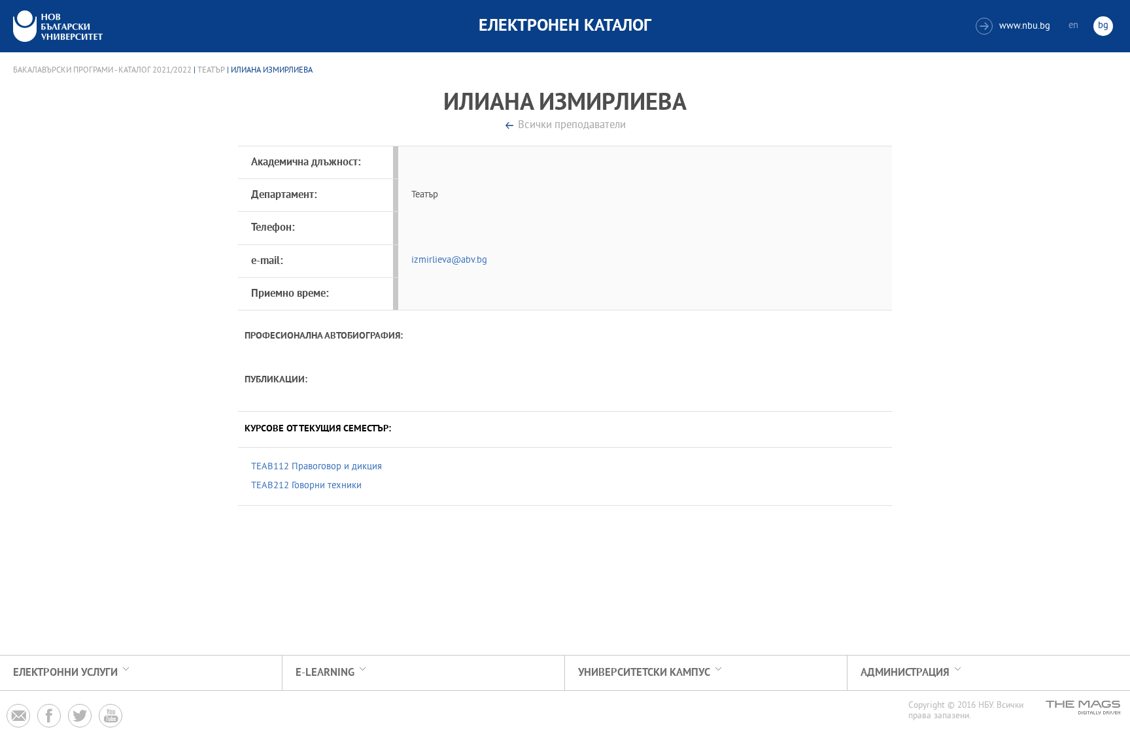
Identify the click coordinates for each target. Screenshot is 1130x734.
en (1073, 26)
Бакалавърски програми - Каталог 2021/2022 (102, 70)
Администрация (905, 673)
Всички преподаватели (572, 126)
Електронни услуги (65, 673)
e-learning (325, 673)
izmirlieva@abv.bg (449, 260)
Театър (211, 70)
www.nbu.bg (1014, 26)
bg (1103, 26)
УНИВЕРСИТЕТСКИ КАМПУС (644, 673)
